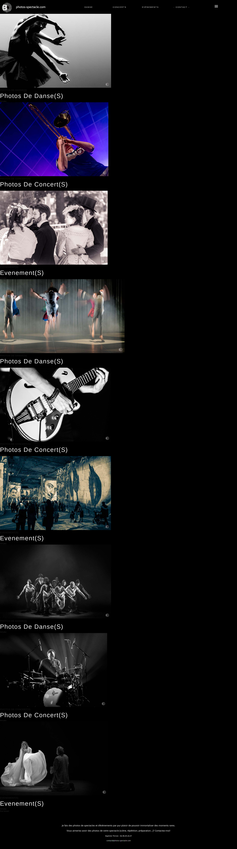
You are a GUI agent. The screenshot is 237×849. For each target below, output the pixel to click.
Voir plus (3, 101)
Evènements (150, 3)
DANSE (88, 3)
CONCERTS (119, 3)
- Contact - (181, 3)
